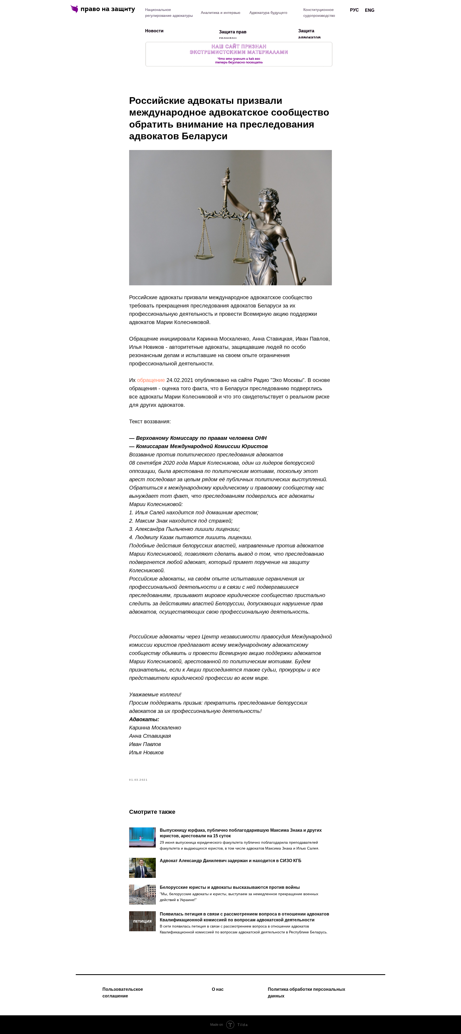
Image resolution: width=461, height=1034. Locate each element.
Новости (154, 31)
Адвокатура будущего (268, 12)
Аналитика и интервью (220, 12)
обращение (151, 380)
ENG (369, 10)
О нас (218, 989)
